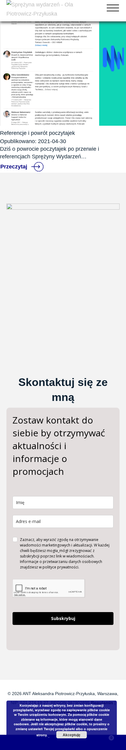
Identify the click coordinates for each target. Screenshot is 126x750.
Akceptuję (71, 734)
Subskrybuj (63, 618)
